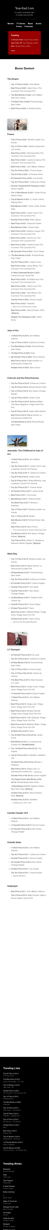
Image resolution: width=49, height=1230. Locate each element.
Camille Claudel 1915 (17, 812)
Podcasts (29, 26)
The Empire (13, 78)
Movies (11, 23)
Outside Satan (14, 842)
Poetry (19, 26)
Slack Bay (12, 553)
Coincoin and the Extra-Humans (23, 377)
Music (30, 23)
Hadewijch (12, 885)
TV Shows (20, 23)
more (13, 50)
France (10, 134)
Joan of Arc (13, 330)
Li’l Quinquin (13, 649)
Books (38, 23)
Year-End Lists (24, 8)
